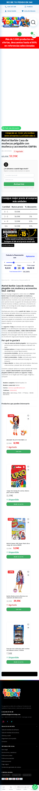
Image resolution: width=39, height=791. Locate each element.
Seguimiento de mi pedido (9, 738)
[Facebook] (7, 721)
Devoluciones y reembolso (9, 752)
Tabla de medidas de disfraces (10, 730)
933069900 (13, 390)
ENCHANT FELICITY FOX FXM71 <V (17, 440)
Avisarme (19, 184)
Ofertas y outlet (6, 735)
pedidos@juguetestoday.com (11, 714)
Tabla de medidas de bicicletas (10, 732)
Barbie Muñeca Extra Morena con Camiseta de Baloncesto (17, 597)
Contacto (4, 741)
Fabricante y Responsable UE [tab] (20, 280)
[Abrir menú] (19, 34)
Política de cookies (7, 755)
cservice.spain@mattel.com (16, 388)
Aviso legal (5, 749)
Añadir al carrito (18, 504)
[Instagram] (3, 721)
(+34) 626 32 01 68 (7, 712)
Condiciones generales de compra (11, 767)
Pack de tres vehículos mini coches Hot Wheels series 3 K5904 (18, 649)
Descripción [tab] (6, 280)
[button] (33, 22)
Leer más (18, 451)
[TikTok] (11, 721)
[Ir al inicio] (16, 22)
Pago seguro (5, 764)
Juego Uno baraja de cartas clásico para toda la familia (18, 491)
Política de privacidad (8, 758)
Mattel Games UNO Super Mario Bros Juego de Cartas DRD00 (18, 544)
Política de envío (6, 761)
